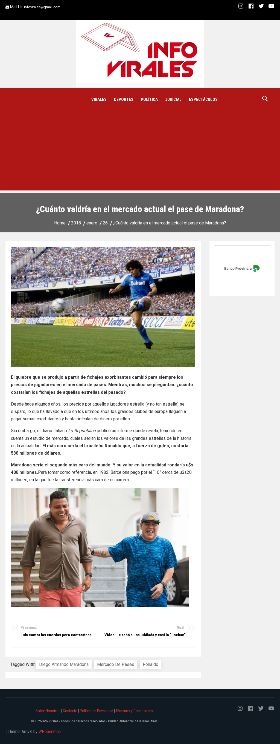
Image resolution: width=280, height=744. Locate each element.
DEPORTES (123, 99)
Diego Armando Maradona (64, 664)
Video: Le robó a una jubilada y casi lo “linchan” (145, 631)
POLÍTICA (149, 99)
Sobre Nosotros (48, 711)
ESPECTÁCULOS (203, 99)
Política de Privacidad (96, 711)
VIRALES (99, 99)
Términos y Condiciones (134, 711)
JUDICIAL (173, 99)
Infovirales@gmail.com (42, 7)
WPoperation (50, 731)
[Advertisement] (140, 152)
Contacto (70, 711)
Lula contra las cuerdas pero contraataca (56, 631)
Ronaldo (150, 664)
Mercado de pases (115, 664)
